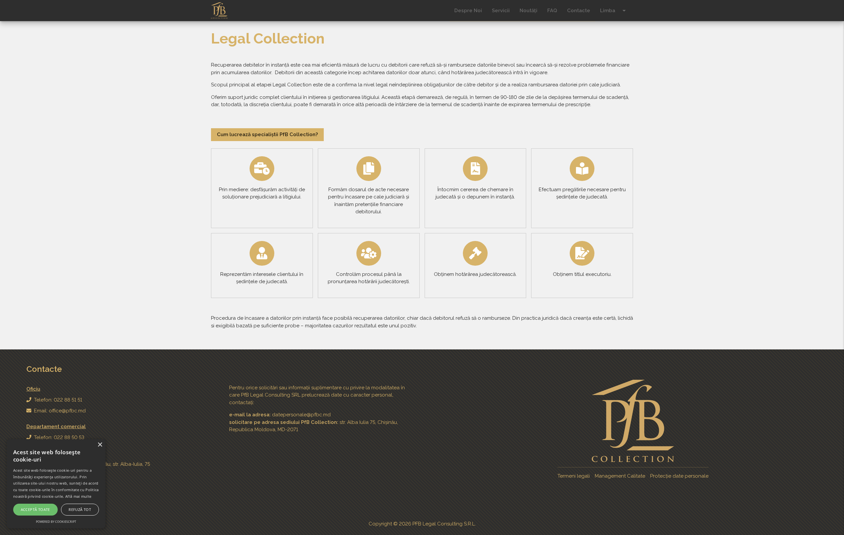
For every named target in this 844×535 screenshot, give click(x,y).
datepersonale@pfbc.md (301, 415)
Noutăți (528, 11)
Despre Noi (468, 11)
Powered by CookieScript (56, 522)
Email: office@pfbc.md (60, 411)
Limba (614, 11)
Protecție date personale (679, 476)
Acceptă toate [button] (35, 509)
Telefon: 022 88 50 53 (59, 437)
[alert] (56, 483)
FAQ (552, 11)
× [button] (99, 444)
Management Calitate (620, 476)
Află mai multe (78, 496)
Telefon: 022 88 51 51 (58, 400)
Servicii (501, 11)
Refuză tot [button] (80, 509)
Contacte (578, 11)
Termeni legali (574, 476)
